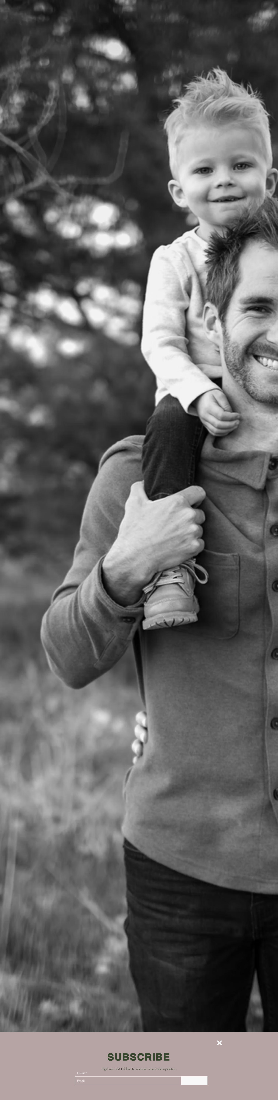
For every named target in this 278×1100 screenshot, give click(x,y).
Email (81, 1073)
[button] (219, 1042)
